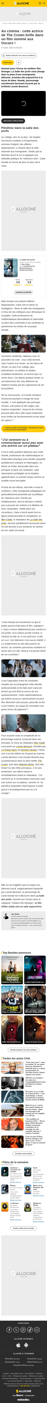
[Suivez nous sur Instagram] (23, 1330)
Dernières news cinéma (23, 1154)
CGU (4, 1376)
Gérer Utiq (28, 1381)
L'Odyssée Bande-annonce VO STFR (35, 1042)
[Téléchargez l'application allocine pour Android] (27, 1345)
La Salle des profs (27, 260)
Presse (18, 279)
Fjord (35, 1168)
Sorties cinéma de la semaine (23, 1228)
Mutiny (13, 1185)
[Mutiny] (4, 1189)
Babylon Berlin (26, 764)
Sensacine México (20, 1365)
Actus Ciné (33, 23)
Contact (6, 1373)
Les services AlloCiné (15, 1381)
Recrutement (29, 1373)
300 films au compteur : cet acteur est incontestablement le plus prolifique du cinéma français (35, 1082)
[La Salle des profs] (11, 268)
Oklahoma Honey (37, 1204)
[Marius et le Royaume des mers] (27, 1189)
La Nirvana (14, 1203)
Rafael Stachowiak (26, 270)
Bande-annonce (15, 1182)
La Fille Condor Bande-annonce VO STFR (35, 982)
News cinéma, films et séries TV (18, 23)
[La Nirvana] (4, 1207)
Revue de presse (26, 1378)
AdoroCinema (32, 1362)
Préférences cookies (36, 1376)
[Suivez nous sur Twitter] (16, 1330)
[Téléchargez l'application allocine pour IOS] (19, 1345)
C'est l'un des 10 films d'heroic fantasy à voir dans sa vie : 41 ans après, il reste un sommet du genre (35, 1141)
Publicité (39, 1373)
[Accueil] (21, 3)
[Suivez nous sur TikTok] (30, 1330)
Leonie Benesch (29, 266)
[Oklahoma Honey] (27, 1207)
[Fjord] (27, 1171)
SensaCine (31, 1359)
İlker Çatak (26, 264)
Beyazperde (10, 1362)
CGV (9, 1376)
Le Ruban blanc (9, 750)
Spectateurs (29, 279)
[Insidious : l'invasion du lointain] (4, 1171)
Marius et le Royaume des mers (38, 1187)
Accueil (5, 23)
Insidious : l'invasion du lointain (15, 1170)
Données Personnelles (10, 1378)
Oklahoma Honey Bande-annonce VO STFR (12, 982)
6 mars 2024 (29, 262)
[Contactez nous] (37, 1330)
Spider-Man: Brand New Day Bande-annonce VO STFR (12, 1042)
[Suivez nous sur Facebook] (10, 1330)
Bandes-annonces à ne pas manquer (23, 1050)
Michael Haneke (29, 750)
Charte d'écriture (39, 1378)
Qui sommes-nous (17, 1373)
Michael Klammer (26, 268)
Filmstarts (9, 1359)
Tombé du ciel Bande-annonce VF (12, 1012)
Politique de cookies (20, 1376)
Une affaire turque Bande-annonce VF (35, 1012)
